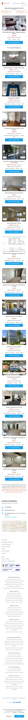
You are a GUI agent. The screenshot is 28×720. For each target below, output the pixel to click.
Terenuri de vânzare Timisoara (14, 607)
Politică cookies (5, 558)
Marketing (21, 712)
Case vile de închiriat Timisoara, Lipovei (14, 660)
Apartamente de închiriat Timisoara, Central (14, 641)
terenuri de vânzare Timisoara (18, 490)
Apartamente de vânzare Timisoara (14, 579)
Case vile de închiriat (14, 653)
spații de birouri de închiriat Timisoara (14, 492)
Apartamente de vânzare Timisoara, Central (14, 584)
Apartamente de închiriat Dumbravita (14, 649)
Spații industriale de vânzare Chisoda (14, 631)
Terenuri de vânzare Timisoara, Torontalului (14, 612)
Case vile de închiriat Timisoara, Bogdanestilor (14, 663)
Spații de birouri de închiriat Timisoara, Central (14, 681)
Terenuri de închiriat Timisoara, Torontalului (14, 672)
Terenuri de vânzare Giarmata (14, 616)
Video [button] (10, 373)
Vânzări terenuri (14, 605)
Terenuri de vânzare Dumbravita (14, 609)
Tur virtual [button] (16, 373)
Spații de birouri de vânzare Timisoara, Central (14, 625)
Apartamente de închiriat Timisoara (14, 639)
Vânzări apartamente (14, 577)
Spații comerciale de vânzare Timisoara (14, 623)
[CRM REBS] (17, 702)
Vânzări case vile (14, 591)
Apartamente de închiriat (14, 637)
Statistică (15, 712)
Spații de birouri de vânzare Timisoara (14, 621)
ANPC (3, 556)
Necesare (7, 712)
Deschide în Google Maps (11, 517)
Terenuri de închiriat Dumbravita (14, 669)
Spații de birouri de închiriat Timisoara (14, 677)
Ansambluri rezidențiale (7, 542)
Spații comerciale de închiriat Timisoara (14, 679)
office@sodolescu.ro (10, 510)
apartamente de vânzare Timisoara (11, 489)
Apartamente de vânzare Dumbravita (14, 582)
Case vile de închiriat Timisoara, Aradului (14, 658)
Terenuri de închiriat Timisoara (14, 670)
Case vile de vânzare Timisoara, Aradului (14, 598)
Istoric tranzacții (5, 551)
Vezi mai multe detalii (14, 42)
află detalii (18, 709)
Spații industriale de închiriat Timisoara (14, 686)
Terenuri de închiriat (14, 667)
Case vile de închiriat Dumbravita (14, 656)
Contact (3, 553)
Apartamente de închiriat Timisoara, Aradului (14, 643)
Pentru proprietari (6, 546)
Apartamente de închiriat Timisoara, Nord (14, 648)
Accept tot (19, 716)
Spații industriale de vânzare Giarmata (14, 626)
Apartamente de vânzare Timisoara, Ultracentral (14, 588)
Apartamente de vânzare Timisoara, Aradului (14, 581)
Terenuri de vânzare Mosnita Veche (14, 614)
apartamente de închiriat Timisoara (18, 487)
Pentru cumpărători (6, 544)
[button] (25, 12)
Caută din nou (6, 11)
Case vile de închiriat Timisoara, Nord (14, 662)
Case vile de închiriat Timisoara (14, 654)
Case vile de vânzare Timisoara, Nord (14, 602)
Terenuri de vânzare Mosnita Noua (14, 611)
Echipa (3, 548)
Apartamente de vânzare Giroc (14, 586)
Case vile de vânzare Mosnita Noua (14, 596)
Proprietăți (4, 540)
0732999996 (8, 507)
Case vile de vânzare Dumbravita (14, 595)
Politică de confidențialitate (8, 561)
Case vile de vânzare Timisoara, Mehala (14, 600)
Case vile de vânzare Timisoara (14, 593)
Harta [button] (23, 28)
